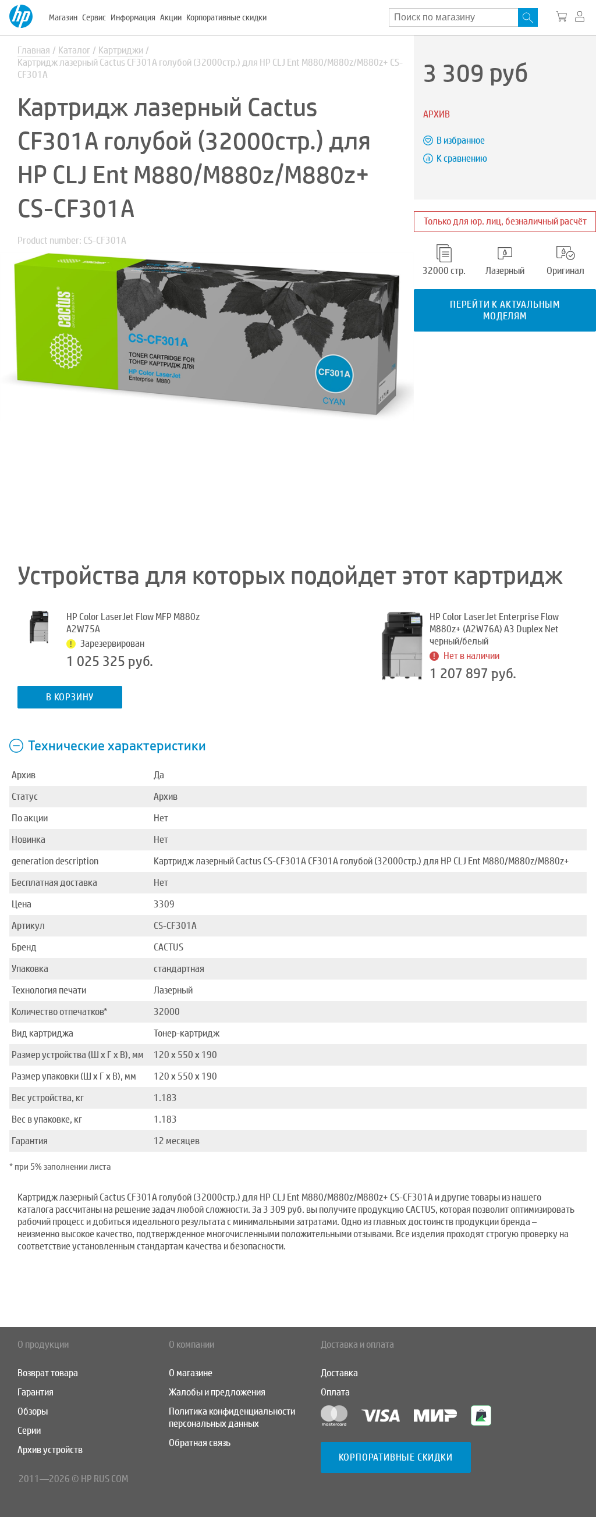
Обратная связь (199, 1443)
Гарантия (35, 1392)
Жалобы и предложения (217, 1392)
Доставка (339, 1373)
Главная (33, 50)
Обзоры (32, 1411)
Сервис (94, 17)
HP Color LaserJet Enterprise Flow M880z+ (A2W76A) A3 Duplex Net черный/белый (494, 629)
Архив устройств (50, 1450)
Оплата (335, 1392)
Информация (133, 17)
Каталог (74, 50)
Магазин (63, 17)
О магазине (190, 1373)
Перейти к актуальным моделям (505, 310)
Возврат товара (47, 1373)
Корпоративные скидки (226, 17)
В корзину (70, 697)
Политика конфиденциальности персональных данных (232, 1417)
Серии (29, 1431)
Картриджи (120, 50)
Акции (171, 17)
